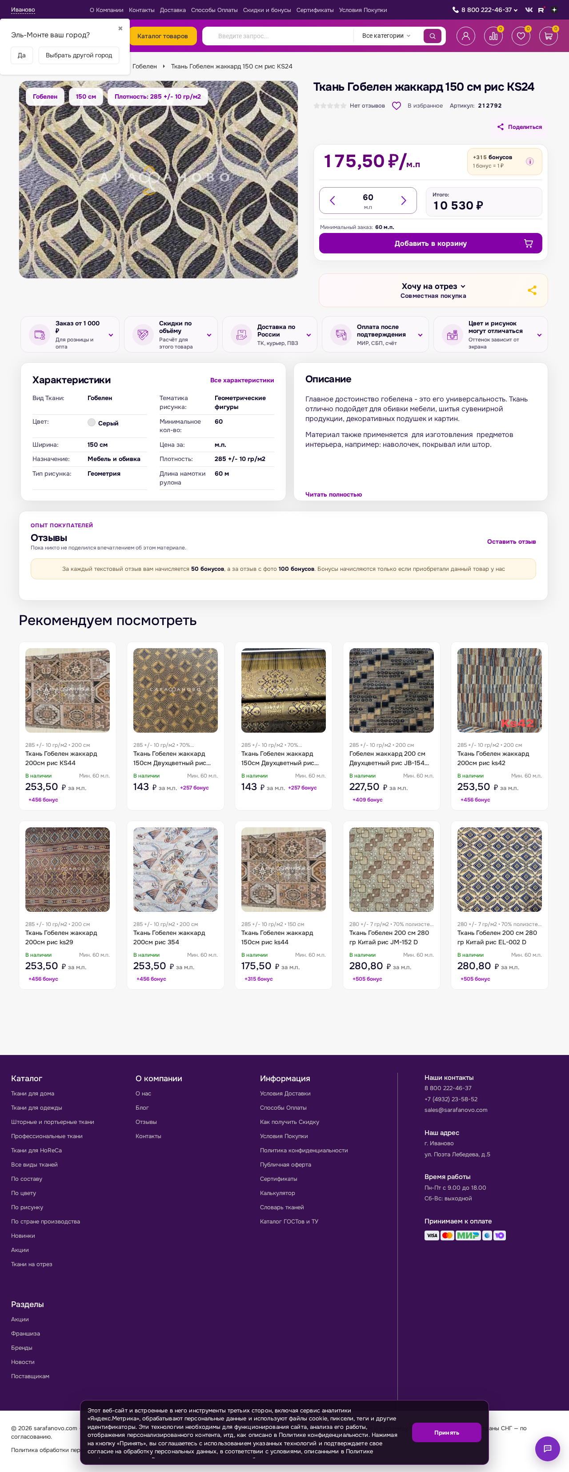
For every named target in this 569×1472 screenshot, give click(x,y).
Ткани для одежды (36, 1107)
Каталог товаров (162, 36)
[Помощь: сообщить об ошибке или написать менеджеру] (547, 1448)
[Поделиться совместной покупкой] (531, 290)
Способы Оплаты (214, 10)
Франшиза (25, 1333)
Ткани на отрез (31, 1264)
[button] (433, 291)
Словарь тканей (282, 1207)
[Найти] (432, 36)
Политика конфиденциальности (304, 1150)
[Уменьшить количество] (333, 200)
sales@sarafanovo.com (456, 1110)
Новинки (23, 1235)
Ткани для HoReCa (36, 1150)
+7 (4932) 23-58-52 (451, 1099)
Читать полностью (333, 494)
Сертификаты (315, 10)
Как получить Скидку (289, 1122)
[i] (530, 161)
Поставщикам (30, 1376)
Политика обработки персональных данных (71, 1450)
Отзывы (146, 1122)
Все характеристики (242, 380)
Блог (142, 1107)
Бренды (21, 1348)
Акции (20, 1250)
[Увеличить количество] (403, 200)
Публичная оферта (285, 1164)
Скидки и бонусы (267, 10)
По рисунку (27, 1207)
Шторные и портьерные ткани (52, 1122)
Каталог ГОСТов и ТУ (289, 1221)
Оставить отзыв (511, 541)
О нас (143, 1093)
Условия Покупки (363, 10)
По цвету (23, 1193)
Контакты (142, 10)
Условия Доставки (285, 1093)
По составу (26, 1179)
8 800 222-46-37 (486, 10)
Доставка (173, 10)
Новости (23, 1362)
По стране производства (45, 1221)
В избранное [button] (425, 105)
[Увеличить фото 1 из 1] (158, 179)
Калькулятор (277, 1193)
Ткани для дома (32, 1093)
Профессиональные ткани (47, 1136)
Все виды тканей (34, 1164)
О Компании (107, 10)
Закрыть (471, 1459)
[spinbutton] (368, 197)
